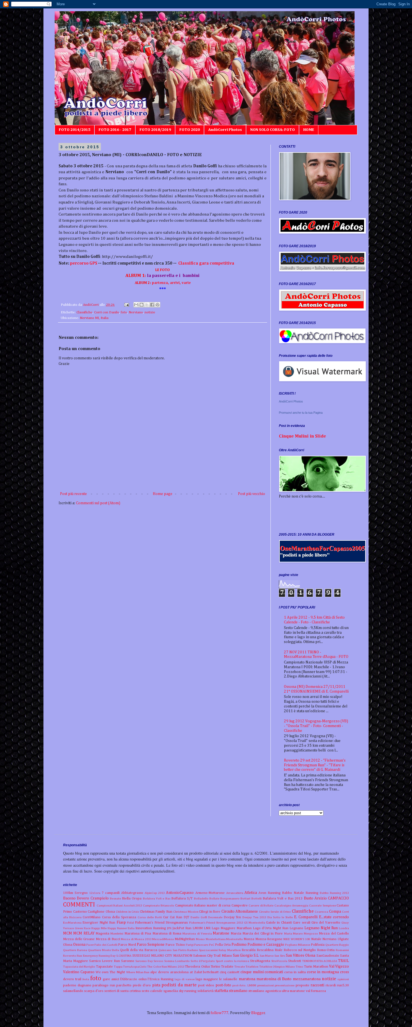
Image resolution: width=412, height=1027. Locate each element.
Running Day (107, 955)
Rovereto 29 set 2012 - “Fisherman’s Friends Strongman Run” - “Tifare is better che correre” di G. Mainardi (315, 765)
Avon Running (269, 893)
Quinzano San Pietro (172, 950)
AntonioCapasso (180, 893)
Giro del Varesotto (325, 922)
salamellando (73, 991)
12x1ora (94, 892)
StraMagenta (260, 961)
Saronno (127, 961)
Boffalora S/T (182, 898)
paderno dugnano (77, 985)
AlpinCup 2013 (155, 892)
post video (206, 985)
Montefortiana (216, 939)
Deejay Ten (232, 917)
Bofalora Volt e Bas (156, 898)
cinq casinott (229, 972)
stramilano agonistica (264, 991)
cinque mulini (252, 972)
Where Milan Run (138, 972)
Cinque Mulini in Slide (302, 436)
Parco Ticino (175, 945)
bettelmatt (211, 972)
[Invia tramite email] (136, 304)
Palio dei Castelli (105, 944)
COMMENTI (79, 905)
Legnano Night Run (321, 928)
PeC (211, 944)
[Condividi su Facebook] (152, 304)
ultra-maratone (293, 991)
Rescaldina (265, 950)
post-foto (223, 985)
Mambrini (116, 933)
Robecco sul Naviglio (300, 950)
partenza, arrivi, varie (163, 283)
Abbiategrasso (132, 893)
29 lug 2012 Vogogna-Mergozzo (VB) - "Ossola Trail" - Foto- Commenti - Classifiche (316, 726)
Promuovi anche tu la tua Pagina (301, 412)
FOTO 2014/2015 (74, 130)
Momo (200, 939)
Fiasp (121, 922)
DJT (186, 917)
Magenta (102, 933)
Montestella (234, 939)
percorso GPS (84, 263)
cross (344, 972)
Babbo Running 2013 (334, 892)
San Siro (279, 955)
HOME (308, 130)
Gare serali (301, 922)
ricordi (331, 985)
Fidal (130, 922)
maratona (247, 979)
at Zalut (196, 972)
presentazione (285, 985)
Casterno (80, 911)
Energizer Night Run (98, 922)
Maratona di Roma (167, 933)
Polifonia (318, 945)
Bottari (245, 898)
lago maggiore (207, 979)
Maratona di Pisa (137, 933)
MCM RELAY (83, 933)
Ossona (79, 945)
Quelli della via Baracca (138, 950)
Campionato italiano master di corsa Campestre (211, 905)
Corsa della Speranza (119, 917)
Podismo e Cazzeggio (265, 945)
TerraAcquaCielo (135, 966)
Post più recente (73, 494)
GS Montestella (254, 922)
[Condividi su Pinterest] (157, 304)
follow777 (219, 1013)
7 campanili (111, 893)
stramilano (238, 991)
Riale (279, 950)
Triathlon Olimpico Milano (277, 966)
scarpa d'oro (93, 991)
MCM (67, 933)
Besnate (115, 898)
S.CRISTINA (123, 955)
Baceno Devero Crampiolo (86, 898)
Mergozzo (311, 933)
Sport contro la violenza (232, 961)
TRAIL (343, 961)
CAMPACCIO (338, 898)
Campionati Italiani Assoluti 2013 (119, 905)
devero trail (72, 979)
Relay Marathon (230, 950)
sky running (187, 991)
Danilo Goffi (199, 917)
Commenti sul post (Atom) (98, 503)
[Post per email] (126, 305)
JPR (169, 928)
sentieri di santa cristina (122, 991)
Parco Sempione (151, 945)
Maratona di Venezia (197, 933)
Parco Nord (127, 945)
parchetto (123, 985)
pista (156, 985)
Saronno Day (144, 961)
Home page (162, 494)
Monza (249, 939)
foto (124, 312)
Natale (316, 939)
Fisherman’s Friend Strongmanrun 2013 (216, 922)
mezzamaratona (307, 979)
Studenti (294, 961)
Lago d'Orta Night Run (270, 928)
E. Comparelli (306, 917)
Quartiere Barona (75, 950)
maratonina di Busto (273, 979)
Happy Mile (99, 928)
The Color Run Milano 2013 (165, 966)
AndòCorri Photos (225, 130)
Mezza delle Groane (79, 939)
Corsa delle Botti (150, 917)
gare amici (111, 979)
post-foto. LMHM (244, 985)
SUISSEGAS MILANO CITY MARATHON (162, 955)
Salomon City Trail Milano (212, 955)
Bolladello (201, 898)
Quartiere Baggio (337, 944)
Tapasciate (104, 966)
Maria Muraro (293, 933)
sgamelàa (170, 991)
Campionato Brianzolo (159, 905)
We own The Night (110, 972)
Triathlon (252, 966)
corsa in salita (295, 972)
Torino (215, 966)
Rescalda (249, 950)
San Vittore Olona (301, 955)
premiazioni (265, 985)
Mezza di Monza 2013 (136, 939)
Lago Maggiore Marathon (232, 928)
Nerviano (136, 312)
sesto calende (152, 991)
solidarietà (205, 991)
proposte (302, 985)
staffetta (221, 991)
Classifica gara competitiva (206, 263)
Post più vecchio (251, 494)
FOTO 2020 (189, 130)
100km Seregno (75, 893)
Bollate (214, 898)
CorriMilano (92, 917)
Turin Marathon (316, 966)
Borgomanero (230, 898)
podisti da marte (178, 985)
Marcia (236, 933)
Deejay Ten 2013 (254, 917)
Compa (335, 911)
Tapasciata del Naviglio (79, 966)
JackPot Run (181, 928)
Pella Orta (223, 945)
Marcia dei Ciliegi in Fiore (262, 933)
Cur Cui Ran (172, 917)
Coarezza (321, 911)
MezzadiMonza (163, 939)
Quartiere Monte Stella (103, 950)
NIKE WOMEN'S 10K (296, 939)
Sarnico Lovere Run (104, 961)
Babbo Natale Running (300, 893)
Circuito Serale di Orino (275, 911)
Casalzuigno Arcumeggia (291, 905)
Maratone (221, 933)
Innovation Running (150, 928)
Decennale (215, 917)
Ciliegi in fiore (209, 911)
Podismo (239, 945)
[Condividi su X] (147, 304)
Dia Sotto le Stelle (280, 917)
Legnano (296, 928)
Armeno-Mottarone (210, 893)
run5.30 (343, 985)
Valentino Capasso (78, 972)
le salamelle (228, 979)
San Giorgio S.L (246, 955)
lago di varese (185, 979)
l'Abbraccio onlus (133, 979)
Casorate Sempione (322, 905)
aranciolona (179, 972)
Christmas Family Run (156, 911)
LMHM (198, 928)
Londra (344, 928)
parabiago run (103, 985)
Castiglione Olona (101, 911)
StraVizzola (279, 961)
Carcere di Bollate (261, 905)
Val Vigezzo (339, 966)
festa (85, 979)
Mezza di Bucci (108, 939)
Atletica (250, 893)
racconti (317, 985)
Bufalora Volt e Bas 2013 (282, 898)
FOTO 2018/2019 (155, 130)
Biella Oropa (132, 898)
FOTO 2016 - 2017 (115, 130)
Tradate (227, 966)
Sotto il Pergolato (203, 961)
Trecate (239, 966)
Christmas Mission (185, 911)
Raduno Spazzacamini (202, 950)
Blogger (258, 1013)
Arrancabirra (234, 892)
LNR (207, 928)
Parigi (190, 944)
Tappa (118, 966)
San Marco (267, 955)
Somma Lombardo (177, 961)
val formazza (316, 991)
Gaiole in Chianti (279, 922)
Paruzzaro (201, 944)
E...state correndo (334, 917)
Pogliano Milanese (297, 944)
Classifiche (84, 312)
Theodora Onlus (197, 966)
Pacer (90, 944)
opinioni (343, 979)
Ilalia (131, 928)
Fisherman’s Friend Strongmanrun (161, 922)
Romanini (342, 950)
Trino (299, 966)
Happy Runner (117, 928)
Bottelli (256, 898)
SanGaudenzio (327, 955)
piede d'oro (142, 985)
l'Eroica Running (160, 979)
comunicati (274, 972)
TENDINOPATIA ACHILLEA (319, 961)
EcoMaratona (72, 922)
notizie (150, 312)
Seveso (158, 961)
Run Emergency (87, 955)
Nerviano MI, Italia (94, 318)
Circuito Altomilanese (239, 911)
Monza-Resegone (269, 939)
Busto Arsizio (315, 898)
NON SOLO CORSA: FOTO (272, 130)
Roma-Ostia (326, 950)
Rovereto (69, 955)
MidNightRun (185, 939)
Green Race (83, 928)
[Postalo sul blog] (141, 304)
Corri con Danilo (106, 312)
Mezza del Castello (334, 933)
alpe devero (159, 972)
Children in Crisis (127, 911)
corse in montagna (323, 972)
